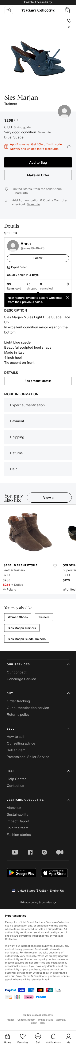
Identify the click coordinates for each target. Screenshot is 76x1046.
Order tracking (18, 701)
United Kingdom (26, 1019)
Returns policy (18, 714)
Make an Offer (38, 175)
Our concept (17, 672)
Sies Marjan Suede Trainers (27, 639)
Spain (34, 1023)
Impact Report (18, 821)
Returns (16, 452)
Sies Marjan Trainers (22, 628)
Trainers (43, 617)
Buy (10, 693)
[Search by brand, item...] (8, 10)
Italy (42, 1023)
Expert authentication (27, 405)
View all (49, 497)
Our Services (18, 664)
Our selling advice (21, 743)
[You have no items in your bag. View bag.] (67, 10)
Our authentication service (28, 707)
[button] (67, 10)
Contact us (15, 785)
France (11, 1019)
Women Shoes (18, 617)
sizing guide (22, 127)
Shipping (17, 436)
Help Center (16, 778)
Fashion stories (19, 834)
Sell (11, 729)
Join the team (17, 827)
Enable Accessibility (38, 2)
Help (14, 468)
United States (45, 1019)
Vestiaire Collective (25, 800)
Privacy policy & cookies (36, 902)
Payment (17, 420)
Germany (61, 1019)
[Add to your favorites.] (55, 565)
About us (14, 807)
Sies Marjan (21, 97)
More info (44, 132)
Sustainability (17, 814)
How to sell (15, 736)
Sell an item (16, 750)
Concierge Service (21, 678)
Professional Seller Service (28, 756)
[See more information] (69, 146)
